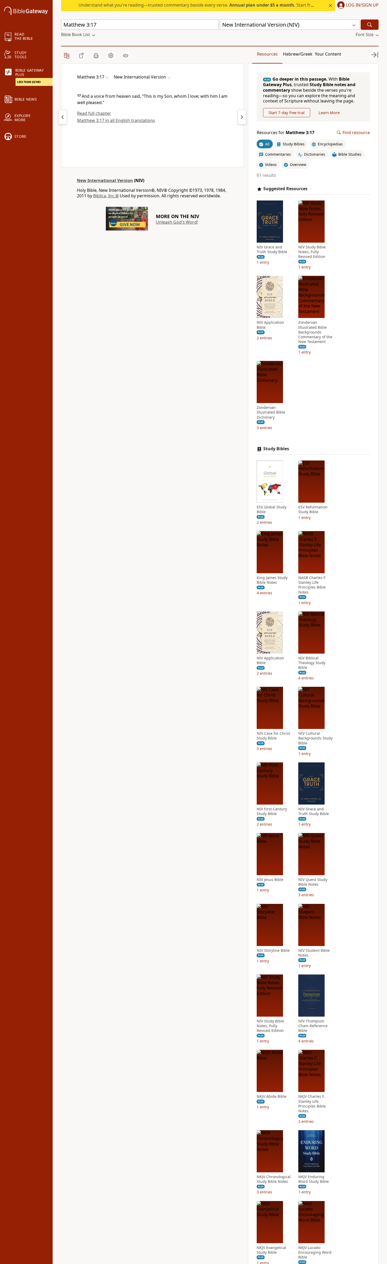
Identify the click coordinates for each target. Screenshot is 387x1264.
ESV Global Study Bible (271, 509)
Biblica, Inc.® (106, 196)
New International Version (105, 180)
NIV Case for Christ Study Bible (273, 736)
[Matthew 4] (242, 117)
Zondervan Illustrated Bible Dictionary (271, 412)
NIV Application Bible (270, 325)
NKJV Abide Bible (271, 1096)
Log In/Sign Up (362, 5)
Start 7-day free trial (287, 112)
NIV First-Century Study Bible (272, 811)
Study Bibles (276, 449)
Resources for (285, 132)
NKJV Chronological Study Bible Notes (274, 1179)
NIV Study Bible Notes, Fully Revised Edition (312, 252)
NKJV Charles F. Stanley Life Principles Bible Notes (312, 1103)
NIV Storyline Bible (273, 950)
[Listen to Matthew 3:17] (125, 55)
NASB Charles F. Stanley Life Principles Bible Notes (312, 585)
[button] (357, 5)
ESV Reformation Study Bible (313, 509)
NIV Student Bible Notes (314, 953)
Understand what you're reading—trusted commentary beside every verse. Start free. (197, 5)
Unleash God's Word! (177, 222)
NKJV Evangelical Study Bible (271, 1250)
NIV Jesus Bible (270, 879)
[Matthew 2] (62, 117)
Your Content (328, 54)
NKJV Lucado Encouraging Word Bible (314, 1252)
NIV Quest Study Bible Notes (312, 882)
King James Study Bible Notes (272, 580)
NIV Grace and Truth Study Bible (272, 249)
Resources (267, 54)
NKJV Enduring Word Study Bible (313, 1179)
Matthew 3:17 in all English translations (116, 120)
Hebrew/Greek (297, 54)
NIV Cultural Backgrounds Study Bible (315, 738)
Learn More (329, 112)
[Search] (370, 24)
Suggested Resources (285, 189)
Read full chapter (94, 113)
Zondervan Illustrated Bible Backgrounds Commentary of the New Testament (315, 332)
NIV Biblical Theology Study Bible (311, 663)
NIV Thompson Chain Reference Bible (313, 1026)
